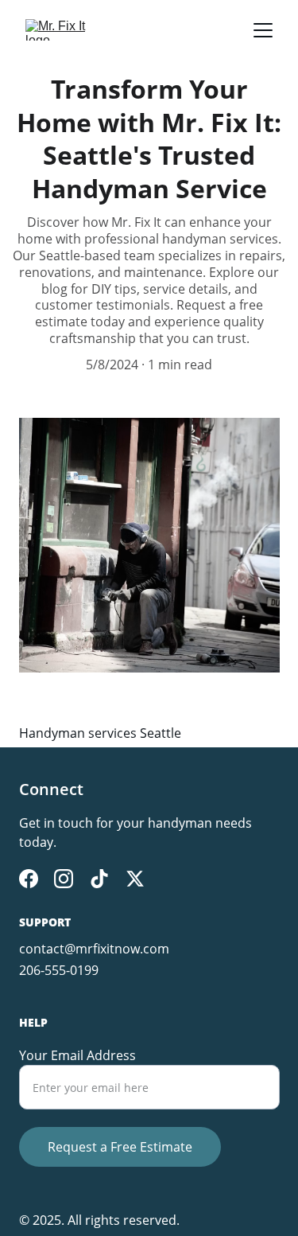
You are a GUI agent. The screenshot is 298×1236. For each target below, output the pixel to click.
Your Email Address (77, 1055)
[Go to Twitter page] (135, 878)
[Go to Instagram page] (63, 878)
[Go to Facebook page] (28, 878)
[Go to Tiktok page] (99, 878)
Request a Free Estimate (120, 1147)
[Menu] (263, 30)
